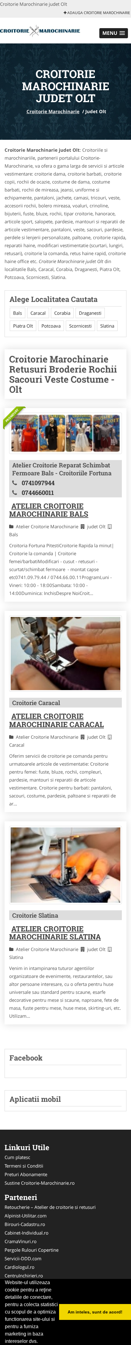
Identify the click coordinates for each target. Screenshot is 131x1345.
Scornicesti (80, 326)
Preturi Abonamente (26, 1174)
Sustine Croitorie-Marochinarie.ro (40, 1183)
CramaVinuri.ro (21, 1241)
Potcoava (51, 326)
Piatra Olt (23, 326)
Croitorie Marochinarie (53, 111)
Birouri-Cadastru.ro (25, 1224)
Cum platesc (17, 1157)
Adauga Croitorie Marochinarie (98, 12)
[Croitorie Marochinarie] (40, 30)
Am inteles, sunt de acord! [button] (95, 1312)
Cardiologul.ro (19, 1267)
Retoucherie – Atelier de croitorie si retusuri (50, 1207)
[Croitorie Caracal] (65, 653)
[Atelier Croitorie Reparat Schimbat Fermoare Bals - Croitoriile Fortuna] (65, 433)
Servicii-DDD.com (23, 1258)
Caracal (38, 313)
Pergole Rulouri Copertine (31, 1250)
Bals (17, 313)
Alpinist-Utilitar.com (26, 1215)
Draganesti (90, 313)
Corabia (62, 313)
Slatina (107, 326)
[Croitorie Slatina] (65, 865)
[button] (113, 33)
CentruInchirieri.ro (24, 1275)
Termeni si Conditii (24, 1166)
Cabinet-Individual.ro (26, 1232)
